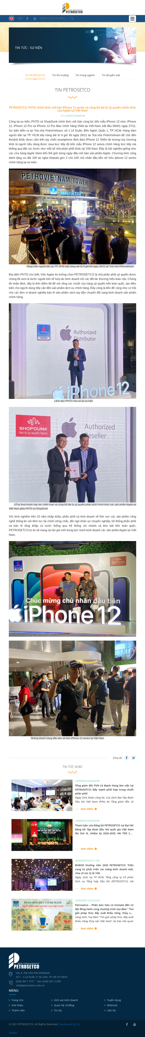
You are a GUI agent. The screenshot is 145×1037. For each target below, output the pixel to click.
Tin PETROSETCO (35, 75)
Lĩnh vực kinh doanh (66, 1000)
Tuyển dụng (114, 1000)
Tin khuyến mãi (111, 75)
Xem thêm (86, 809)
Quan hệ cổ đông (64, 1005)
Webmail (112, 1005)
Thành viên (18, 1010)
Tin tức (58, 1010)
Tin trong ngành (85, 75)
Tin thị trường (60, 75)
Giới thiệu (17, 1005)
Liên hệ (111, 1010)
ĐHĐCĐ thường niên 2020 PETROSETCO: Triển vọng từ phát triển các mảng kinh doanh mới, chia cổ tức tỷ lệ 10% (104, 869)
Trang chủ (17, 1000)
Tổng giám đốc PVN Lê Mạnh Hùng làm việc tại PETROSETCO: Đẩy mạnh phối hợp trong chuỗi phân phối (104, 789)
